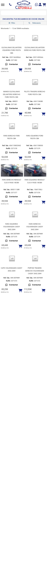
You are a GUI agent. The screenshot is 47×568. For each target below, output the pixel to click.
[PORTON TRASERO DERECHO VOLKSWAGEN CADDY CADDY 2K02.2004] (35, 258)
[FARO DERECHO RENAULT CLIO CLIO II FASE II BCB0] (12, 170)
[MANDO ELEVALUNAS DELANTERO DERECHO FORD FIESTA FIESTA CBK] (12, 82)
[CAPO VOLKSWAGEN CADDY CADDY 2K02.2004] (12, 258)
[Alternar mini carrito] (44, 4)
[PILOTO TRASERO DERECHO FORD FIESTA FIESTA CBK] (35, 82)
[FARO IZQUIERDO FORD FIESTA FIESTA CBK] (35, 126)
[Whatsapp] (37, 5)
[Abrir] (2, 5)
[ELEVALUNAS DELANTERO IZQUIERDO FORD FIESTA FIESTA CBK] (12, 38)
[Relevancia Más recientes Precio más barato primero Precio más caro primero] (35, 23)
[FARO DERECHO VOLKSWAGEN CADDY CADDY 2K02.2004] (35, 214)
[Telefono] (10, 4)
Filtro (13, 23)
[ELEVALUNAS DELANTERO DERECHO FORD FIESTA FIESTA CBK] (35, 38)
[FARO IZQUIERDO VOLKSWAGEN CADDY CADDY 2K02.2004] (12, 214)
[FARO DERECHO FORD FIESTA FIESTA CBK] (12, 126)
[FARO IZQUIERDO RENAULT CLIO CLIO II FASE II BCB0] (35, 170)
